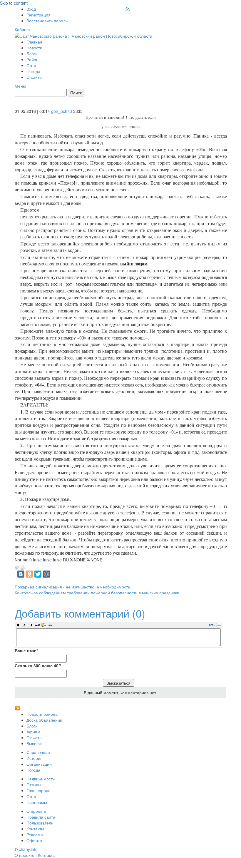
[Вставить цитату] (50, 625)
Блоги (32, 53)
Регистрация (38, 15)
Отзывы (33, 784)
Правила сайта (40, 817)
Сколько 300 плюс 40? (38, 665)
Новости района (42, 714)
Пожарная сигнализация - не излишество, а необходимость (72, 587)
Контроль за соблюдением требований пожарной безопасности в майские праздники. (97, 593)
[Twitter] (37, 574)
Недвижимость (40, 779)
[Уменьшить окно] (219, 626)
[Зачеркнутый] (37, 625)
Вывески (34, 743)
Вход (31, 9)
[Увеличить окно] (219, 623)
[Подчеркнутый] (31, 625)
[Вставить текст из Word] (44, 625)
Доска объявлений (44, 720)
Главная (34, 42)
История (34, 758)
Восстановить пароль (47, 21)
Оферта (34, 840)
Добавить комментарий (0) (80, 613)
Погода (33, 71)
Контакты (35, 829)
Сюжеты (34, 737)
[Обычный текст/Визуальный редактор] (212, 625)
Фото (31, 65)
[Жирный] (18, 625)
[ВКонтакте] (20, 574)
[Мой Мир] (46, 574)
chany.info (28, 849)
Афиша (33, 732)
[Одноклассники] (29, 574)
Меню (20, 86)
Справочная (38, 752)
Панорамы (36, 802)
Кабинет (23, 29)
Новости (34, 48)
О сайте (34, 77)
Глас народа (38, 790)
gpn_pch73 (61, 111)
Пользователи (39, 823)
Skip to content (14, 3)
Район (32, 59)
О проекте (36, 811)
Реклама (34, 834)
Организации (39, 764)
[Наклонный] (24, 625)
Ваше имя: (26, 650)
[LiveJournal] (54, 574)
